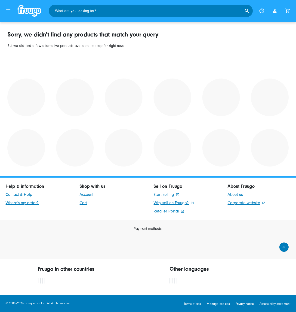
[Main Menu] (8, 10)
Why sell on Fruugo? (171, 202)
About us (235, 194)
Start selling (164, 194)
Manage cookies (218, 304)
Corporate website (244, 202)
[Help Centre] (261, 10)
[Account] (274, 10)
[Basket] (287, 10)
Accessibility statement (274, 304)
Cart (83, 202)
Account (86, 194)
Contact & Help (19, 194)
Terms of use (192, 304)
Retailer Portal (166, 211)
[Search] (247, 10)
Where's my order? (22, 202)
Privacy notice (244, 304)
